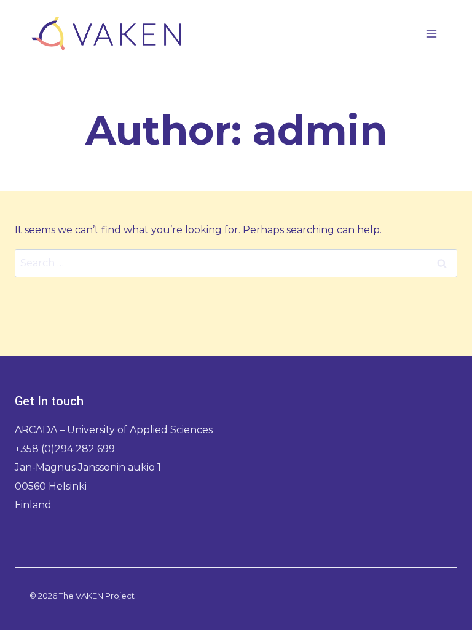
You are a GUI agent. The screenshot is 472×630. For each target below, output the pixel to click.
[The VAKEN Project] (106, 34)
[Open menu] (431, 33)
